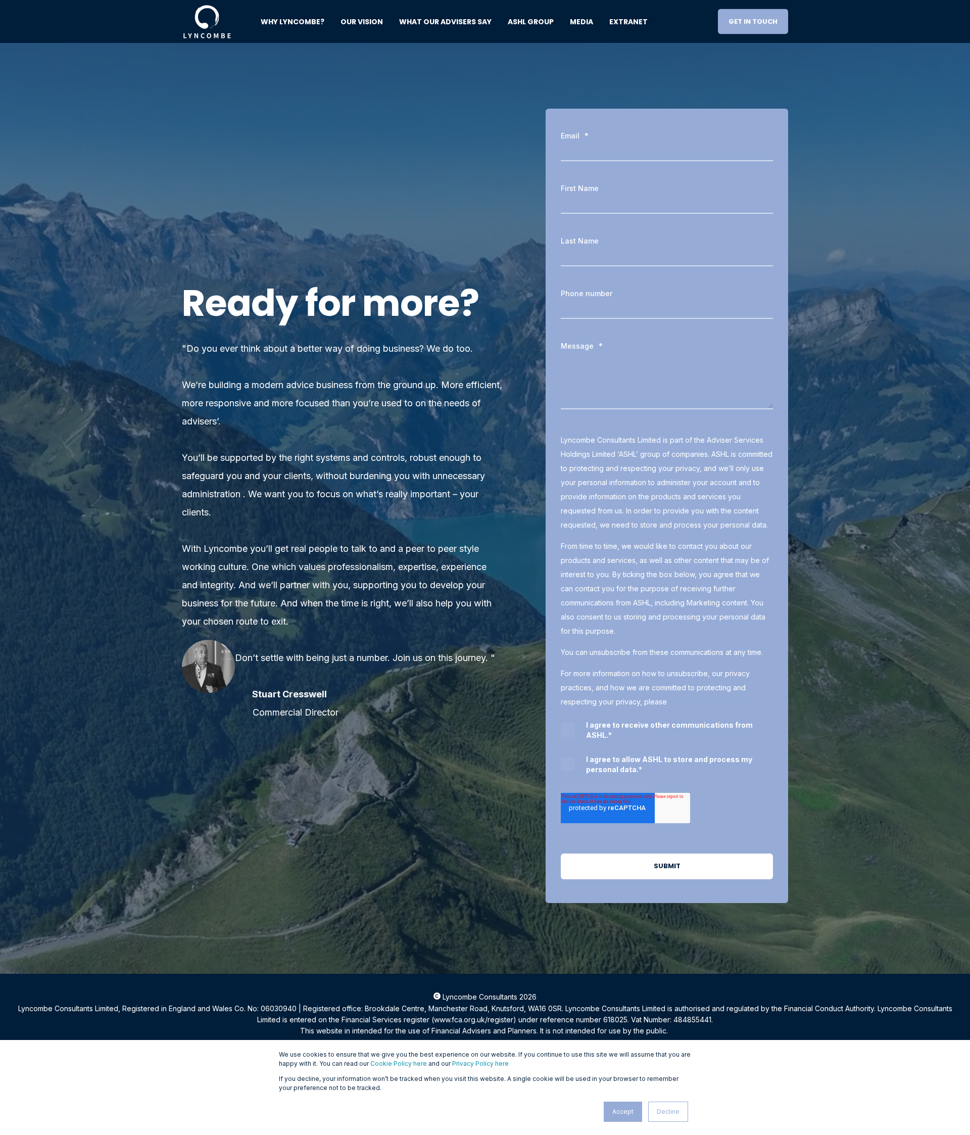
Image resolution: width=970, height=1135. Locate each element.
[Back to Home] (207, 32)
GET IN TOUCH (753, 21)
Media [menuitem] (581, 22)
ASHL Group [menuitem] (531, 22)
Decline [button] (668, 1111)
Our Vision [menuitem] (362, 22)
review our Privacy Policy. (712, 701)
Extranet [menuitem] (628, 22)
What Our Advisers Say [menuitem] (445, 22)
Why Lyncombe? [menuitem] (292, 22)
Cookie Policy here (398, 1063)
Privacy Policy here (480, 1063)
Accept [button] (623, 1111)
